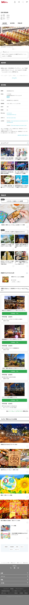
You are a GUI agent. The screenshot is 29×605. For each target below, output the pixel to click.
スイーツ (17, 549)
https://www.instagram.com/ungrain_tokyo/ (19, 125)
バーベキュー (12, 411)
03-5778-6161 (9, 113)
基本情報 (3, 85)
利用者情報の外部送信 (6, 590)
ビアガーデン (19, 411)
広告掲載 (21, 593)
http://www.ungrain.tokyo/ (11, 117)
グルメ (11, 549)
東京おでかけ (25, 562)
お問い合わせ (3, 593)
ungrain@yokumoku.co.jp (11, 114)
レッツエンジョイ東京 (5, 562)
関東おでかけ (13, 562)
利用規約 (12, 588)
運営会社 (26, 593)
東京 (17, 546)
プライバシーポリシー (19, 588)
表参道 (6, 546)
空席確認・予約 (14, 313)
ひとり (22, 546)
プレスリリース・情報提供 (13, 593)
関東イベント (19, 562)
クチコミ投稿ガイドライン (16, 590)
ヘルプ (24, 590)
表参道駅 (12, 546)
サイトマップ (6, 588)
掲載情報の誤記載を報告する (23, 135)
